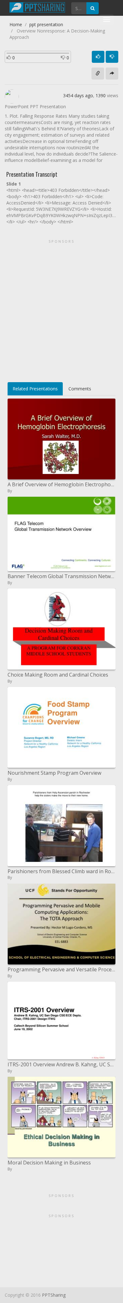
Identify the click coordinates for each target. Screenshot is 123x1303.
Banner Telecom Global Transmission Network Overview (61, 576)
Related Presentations (35, 389)
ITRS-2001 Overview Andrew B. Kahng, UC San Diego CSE (61, 1064)
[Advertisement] (61, 308)
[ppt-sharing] (37, 6)
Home (15, 24)
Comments (79, 389)
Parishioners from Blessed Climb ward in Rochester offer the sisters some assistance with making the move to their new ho (61, 871)
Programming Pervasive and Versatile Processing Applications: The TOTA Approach (61, 969)
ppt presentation (46, 24)
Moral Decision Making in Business (49, 1162)
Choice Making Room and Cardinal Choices (58, 674)
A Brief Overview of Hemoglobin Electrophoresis (61, 484)
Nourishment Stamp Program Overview (54, 772)
